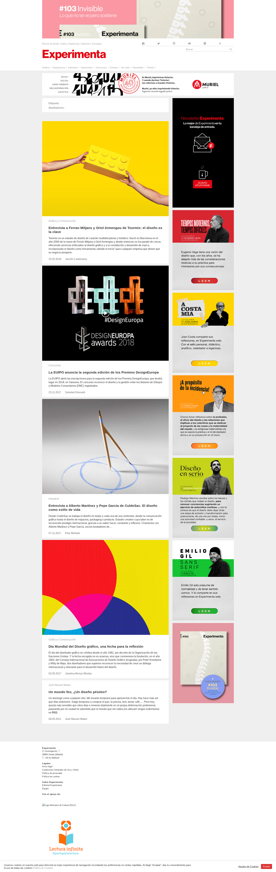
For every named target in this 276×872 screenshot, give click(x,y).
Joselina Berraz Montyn (78, 673)
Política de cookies (51, 776)
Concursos (101, 67)
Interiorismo (87, 67)
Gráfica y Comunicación (62, 221)
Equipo (45, 788)
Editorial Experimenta (52, 785)
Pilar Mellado (72, 533)
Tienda (150, 67)
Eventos (114, 67)
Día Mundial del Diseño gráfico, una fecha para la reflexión (96, 646)
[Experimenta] (74, 54)
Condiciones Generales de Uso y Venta (60, 770)
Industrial (72, 67)
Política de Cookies (43, 868)
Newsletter (138, 67)
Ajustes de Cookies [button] (248, 866)
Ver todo (125, 67)
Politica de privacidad (52, 773)
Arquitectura (59, 67)
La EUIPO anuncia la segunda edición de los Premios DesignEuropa (104, 372)
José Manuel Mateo (60, 685)
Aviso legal (47, 766)
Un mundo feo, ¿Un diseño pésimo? (78, 692)
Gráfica (46, 67)
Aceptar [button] (266, 866)
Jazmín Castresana (76, 259)
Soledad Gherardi (75, 392)
